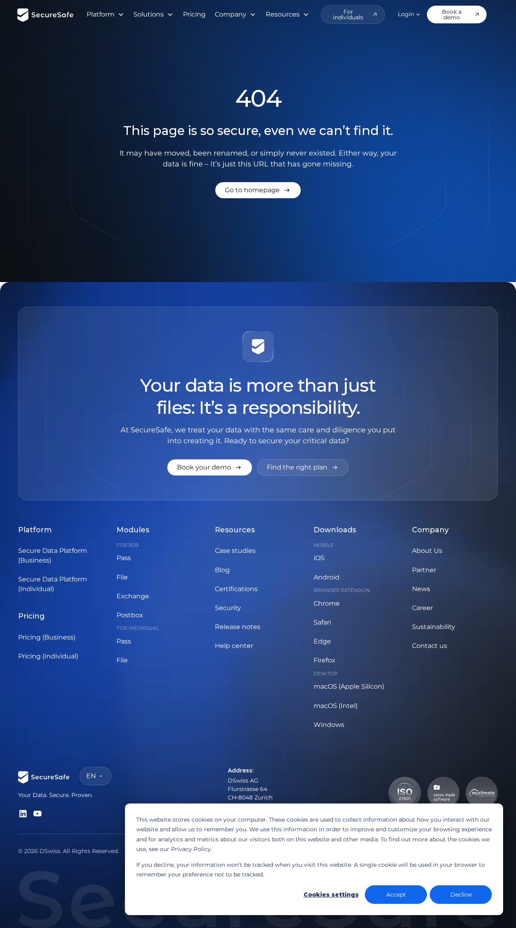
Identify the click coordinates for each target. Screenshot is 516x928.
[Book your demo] (209, 467)
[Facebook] (23, 813)
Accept (396, 894)
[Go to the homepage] (44, 776)
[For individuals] (353, 14)
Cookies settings (331, 894)
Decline (461, 894)
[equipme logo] (45, 14)
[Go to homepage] (258, 190)
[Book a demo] (457, 14)
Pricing (194, 14)
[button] (105, 14)
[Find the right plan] (303, 467)
